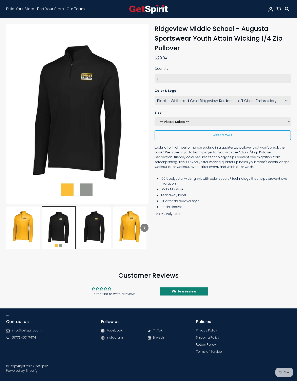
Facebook (114, 330)
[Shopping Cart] (279, 8)
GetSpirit (41, 366)
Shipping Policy (208, 337)
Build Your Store (20, 8)
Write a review (184, 291)
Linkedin (159, 337)
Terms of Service (209, 351)
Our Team (76, 8)
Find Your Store (50, 8)
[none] (23, 227)
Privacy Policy (206, 330)
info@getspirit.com (27, 330)
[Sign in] (271, 8)
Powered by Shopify (22, 370)
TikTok (157, 330)
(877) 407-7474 (24, 337)
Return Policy (206, 344)
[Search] (287, 8)
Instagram (115, 337)
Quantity (161, 68)
